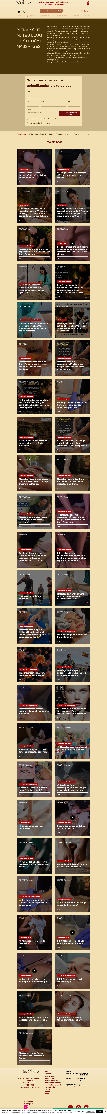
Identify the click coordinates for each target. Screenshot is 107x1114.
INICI (46, 1072)
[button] (87, 3)
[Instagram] (26, 1107)
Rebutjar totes (90, 1111)
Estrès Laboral (24, 169)
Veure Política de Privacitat (65, 1112)
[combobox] (53, 105)
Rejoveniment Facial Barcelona (41, 134)
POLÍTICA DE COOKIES (53, 1083)
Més (75, 134)
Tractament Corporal (63, 134)
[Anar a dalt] (78, 1107)
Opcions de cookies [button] (79, 1111)
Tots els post (21, 134)
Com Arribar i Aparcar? (53, 1085)
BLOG (47, 1094)
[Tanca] (105, 1111)
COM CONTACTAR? (51, 1078)
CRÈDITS (48, 1091)
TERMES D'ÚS (50, 1087)
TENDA (47, 1089)
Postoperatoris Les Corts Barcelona (30, 284)
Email (29, 109)
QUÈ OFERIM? (50, 1076)
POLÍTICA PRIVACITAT (52, 1080)
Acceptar (100, 1111)
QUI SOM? (48, 1074)
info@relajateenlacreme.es (30, 1087)
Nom (28, 91)
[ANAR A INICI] (70, 1107)
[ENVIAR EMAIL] (86, 1107)
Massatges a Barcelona (26, 245)
